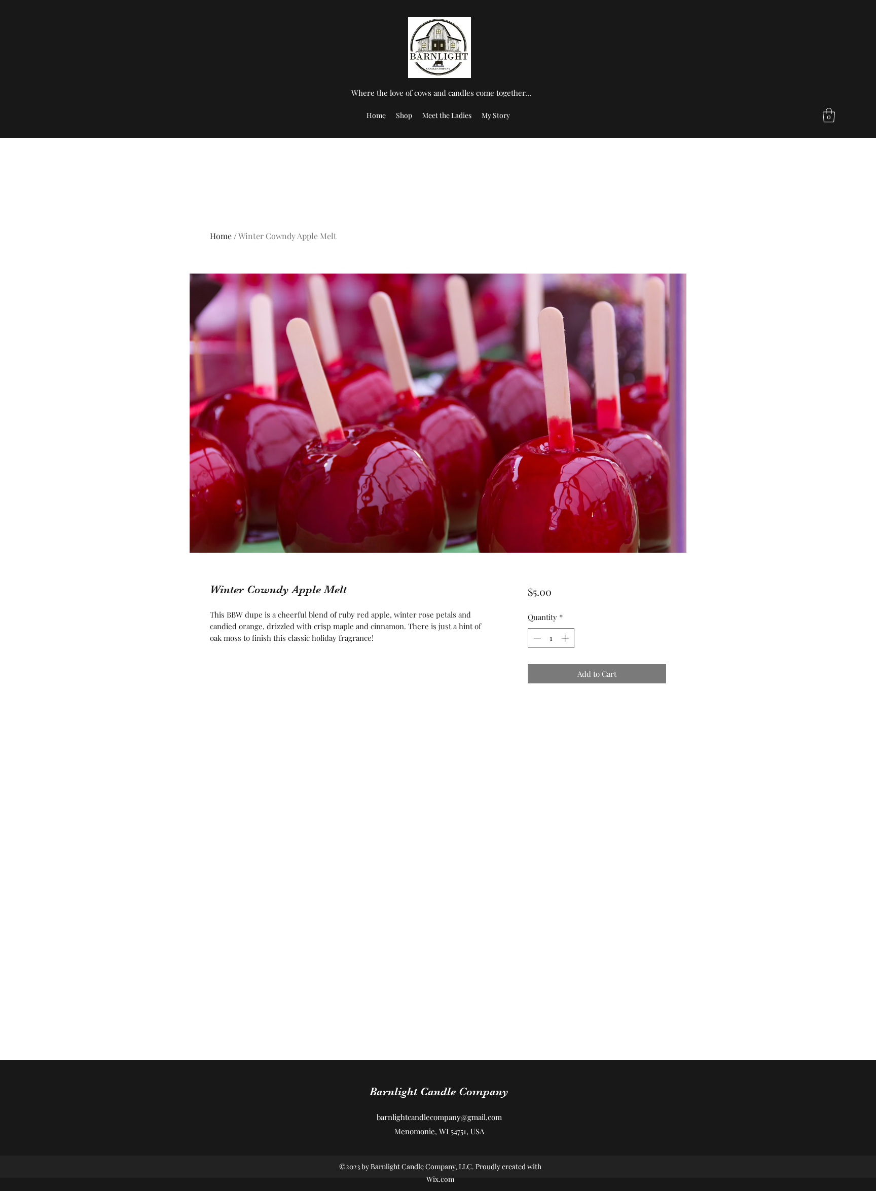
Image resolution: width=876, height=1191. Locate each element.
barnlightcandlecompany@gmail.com (439, 1117)
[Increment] (566, 638)
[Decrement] (536, 638)
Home (221, 235)
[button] (829, 115)
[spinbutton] (550, 638)
